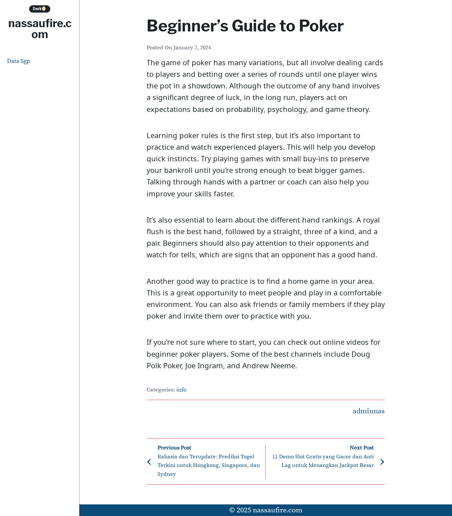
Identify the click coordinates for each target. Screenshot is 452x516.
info (181, 390)
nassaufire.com (39, 29)
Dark (40, 8)
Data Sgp (18, 61)
